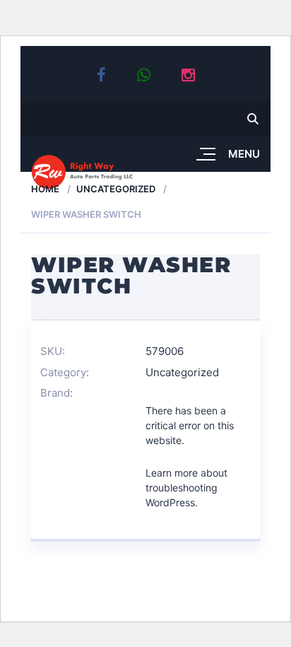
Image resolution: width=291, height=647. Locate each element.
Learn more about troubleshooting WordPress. (186, 487)
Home (45, 188)
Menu (244, 154)
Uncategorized (115, 188)
